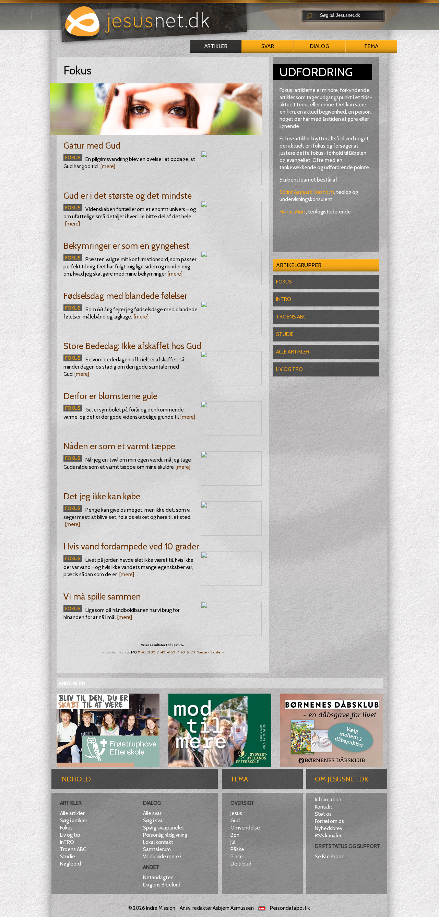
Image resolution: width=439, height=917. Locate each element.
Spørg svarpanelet (163, 828)
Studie (285, 334)
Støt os (323, 814)
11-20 (142, 652)
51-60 (181, 652)
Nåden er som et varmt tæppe (119, 446)
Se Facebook (329, 857)
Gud (235, 820)
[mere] (107, 166)
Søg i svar (153, 820)
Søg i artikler (73, 820)
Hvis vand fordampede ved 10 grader (131, 546)
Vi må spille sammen (102, 596)
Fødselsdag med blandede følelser (125, 296)
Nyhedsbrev (328, 828)
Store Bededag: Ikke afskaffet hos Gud (132, 346)
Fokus (284, 282)
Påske (237, 849)
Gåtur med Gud (91, 145)
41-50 (171, 652)
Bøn (234, 835)
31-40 (161, 652)
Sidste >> (217, 652)
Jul (232, 842)
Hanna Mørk (293, 212)
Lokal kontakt (158, 842)
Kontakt (323, 807)
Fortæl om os (329, 821)
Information (328, 800)
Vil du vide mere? (162, 857)
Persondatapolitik (290, 908)
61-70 (191, 652)
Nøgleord (70, 864)
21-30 (151, 652)
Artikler (215, 46)
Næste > (203, 652)
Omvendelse (245, 828)
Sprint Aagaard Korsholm (307, 192)
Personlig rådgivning (165, 835)
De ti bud (240, 864)
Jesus (236, 813)
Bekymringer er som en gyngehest (126, 246)
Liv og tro (289, 369)
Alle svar (152, 813)
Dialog (319, 46)
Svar (267, 46)
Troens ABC (291, 317)
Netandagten (158, 877)
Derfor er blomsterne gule (110, 396)
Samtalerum (157, 849)
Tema (371, 46)
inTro (283, 299)
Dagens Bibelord (161, 885)
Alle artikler (292, 352)
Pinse (236, 857)
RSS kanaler (328, 836)
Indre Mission (160, 908)
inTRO (67, 842)
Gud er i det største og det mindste (127, 195)
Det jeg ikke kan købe (101, 496)
